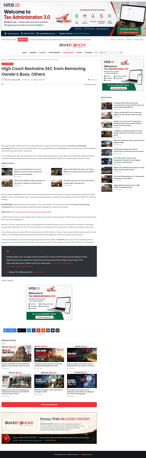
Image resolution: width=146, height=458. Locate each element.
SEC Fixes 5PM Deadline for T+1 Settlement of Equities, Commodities (129, 177)
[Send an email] (19, 80)
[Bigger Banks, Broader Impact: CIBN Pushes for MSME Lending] (106, 188)
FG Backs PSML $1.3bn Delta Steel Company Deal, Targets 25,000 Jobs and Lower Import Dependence (129, 105)
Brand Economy (87, 454)
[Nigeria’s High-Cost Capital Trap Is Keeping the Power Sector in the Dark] (82, 353)
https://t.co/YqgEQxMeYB (62, 263)
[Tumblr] (34, 330)
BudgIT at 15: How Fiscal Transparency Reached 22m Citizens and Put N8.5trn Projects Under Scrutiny (15, 392)
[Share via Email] (53, 330)
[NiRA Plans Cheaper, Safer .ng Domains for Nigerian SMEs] (49, 379)
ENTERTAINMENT (54, 52)
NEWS (25, 52)
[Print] (57, 330)
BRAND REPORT (68, 52)
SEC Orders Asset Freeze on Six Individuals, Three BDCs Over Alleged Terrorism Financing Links (80, 392)
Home (5, 59)
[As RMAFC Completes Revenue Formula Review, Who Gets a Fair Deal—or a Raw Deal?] (106, 133)
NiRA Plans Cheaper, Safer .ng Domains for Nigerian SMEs (48, 391)
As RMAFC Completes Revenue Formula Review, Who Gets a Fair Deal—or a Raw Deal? (128, 133)
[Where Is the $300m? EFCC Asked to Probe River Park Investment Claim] (106, 170)
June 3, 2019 (39, 272)
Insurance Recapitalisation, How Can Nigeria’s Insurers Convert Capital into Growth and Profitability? (28, 171)
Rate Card (121, 39)
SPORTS (79, 52)
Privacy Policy (139, 39)
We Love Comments (49, 405)
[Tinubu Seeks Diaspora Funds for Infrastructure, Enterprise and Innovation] (106, 152)
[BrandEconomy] (73, 45)
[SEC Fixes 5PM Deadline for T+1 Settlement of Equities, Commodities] (106, 179)
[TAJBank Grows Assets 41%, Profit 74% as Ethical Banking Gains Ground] (49, 353)
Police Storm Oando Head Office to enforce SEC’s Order (31, 212)
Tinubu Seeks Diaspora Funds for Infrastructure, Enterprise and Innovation (129, 150)
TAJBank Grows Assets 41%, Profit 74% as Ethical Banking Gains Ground (48, 365)
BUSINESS (33, 52)
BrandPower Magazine (11, 80)
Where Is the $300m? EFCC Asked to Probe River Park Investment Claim (129, 169)
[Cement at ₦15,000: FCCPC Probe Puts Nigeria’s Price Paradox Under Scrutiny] (16, 353)
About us (113, 39)
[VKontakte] (48, 330)
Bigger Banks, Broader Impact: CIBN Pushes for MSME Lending (127, 186)
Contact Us (129, 39)
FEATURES (88, 52)
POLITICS (42, 52)
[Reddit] (43, 330)
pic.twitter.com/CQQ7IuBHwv (19, 266)
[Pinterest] (38, 330)
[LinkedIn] (29, 330)
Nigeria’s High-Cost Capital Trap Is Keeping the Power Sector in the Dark (80, 365)
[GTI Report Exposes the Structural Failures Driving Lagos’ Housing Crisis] (56, 183)
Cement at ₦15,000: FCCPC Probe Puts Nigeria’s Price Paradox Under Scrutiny (15, 365)
